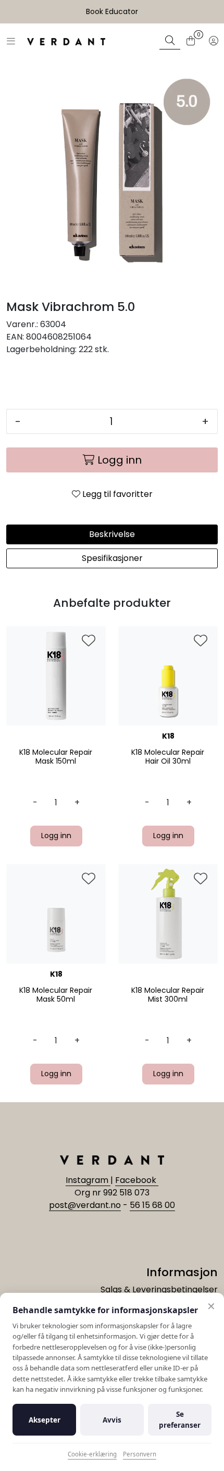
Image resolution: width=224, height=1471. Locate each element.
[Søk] (169, 41)
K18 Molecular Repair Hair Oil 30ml (167, 757)
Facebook (136, 1180)
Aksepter (44, 1420)
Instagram (88, 1180)
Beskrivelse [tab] (112, 534)
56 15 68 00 (152, 1205)
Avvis (112, 1420)
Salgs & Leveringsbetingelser (159, 1289)
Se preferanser (180, 1419)
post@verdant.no (85, 1205)
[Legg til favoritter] (89, 641)
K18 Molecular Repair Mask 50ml (55, 995)
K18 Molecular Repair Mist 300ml (167, 995)
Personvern (139, 1454)
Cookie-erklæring (92, 1454)
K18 (168, 736)
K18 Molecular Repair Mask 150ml (55, 757)
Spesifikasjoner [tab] (112, 558)
